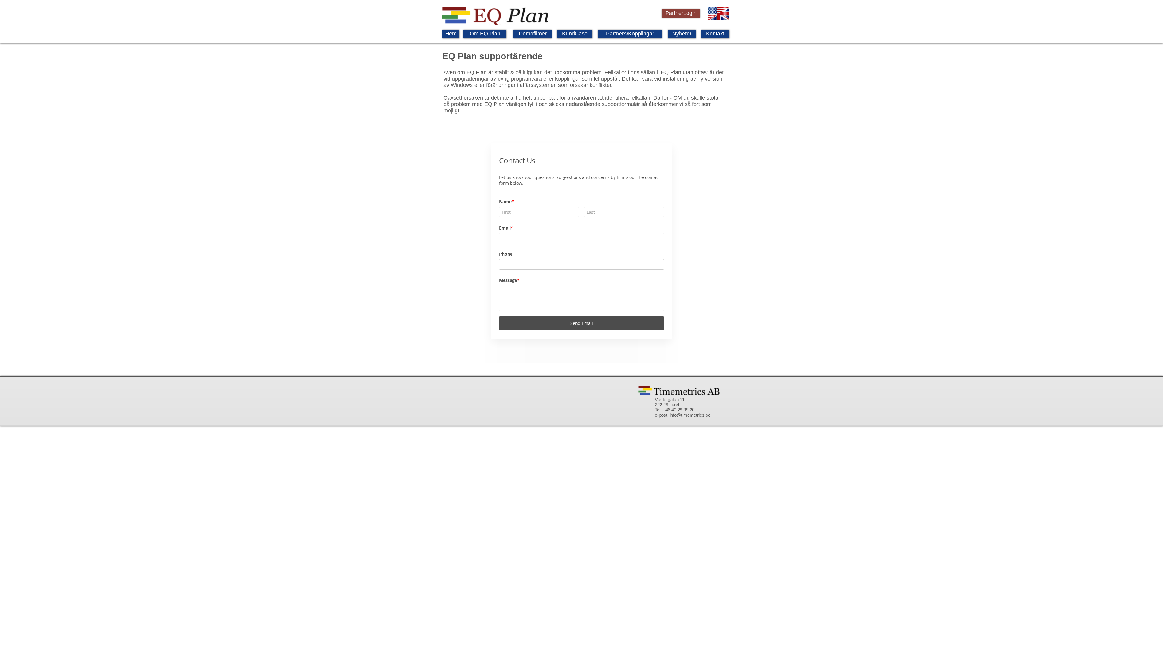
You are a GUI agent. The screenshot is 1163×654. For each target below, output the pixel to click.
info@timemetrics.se (690, 415)
